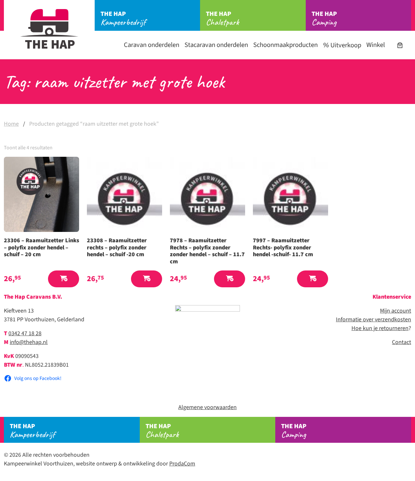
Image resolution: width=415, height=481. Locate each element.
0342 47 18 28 (25, 333)
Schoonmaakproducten (285, 45)
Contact (401, 342)
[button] (63, 279)
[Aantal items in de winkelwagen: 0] (400, 45)
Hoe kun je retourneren (380, 328)
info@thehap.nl (29, 342)
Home (11, 124)
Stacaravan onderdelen (216, 45)
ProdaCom (182, 464)
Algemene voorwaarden (207, 407)
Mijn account (395, 311)
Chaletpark (222, 18)
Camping (324, 18)
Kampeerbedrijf (123, 18)
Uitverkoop (345, 45)
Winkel (375, 45)
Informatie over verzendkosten (373, 319)
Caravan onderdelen (151, 45)
